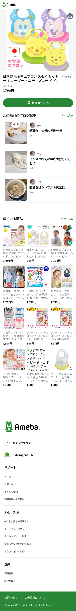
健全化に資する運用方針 (16, 521)
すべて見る (67, 115)
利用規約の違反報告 (14, 499)
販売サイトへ (40, 103)
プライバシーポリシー (15, 528)
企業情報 (9, 597)
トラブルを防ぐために (15, 551)
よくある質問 (11, 491)
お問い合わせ (11, 484)
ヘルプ (7, 476)
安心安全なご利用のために (17, 543)
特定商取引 (9, 581)
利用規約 (8, 573)
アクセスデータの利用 (15, 536)
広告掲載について (35, 597)
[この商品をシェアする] (70, 16)
